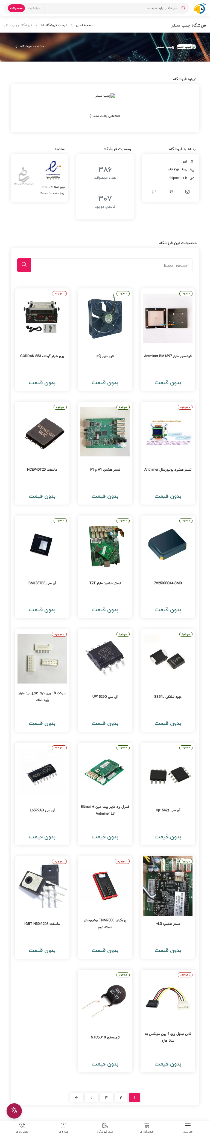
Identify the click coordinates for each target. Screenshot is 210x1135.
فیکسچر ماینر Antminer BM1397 (168, 356)
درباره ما (63, 1131)
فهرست (187, 1131)
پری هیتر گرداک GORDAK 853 (42, 356)
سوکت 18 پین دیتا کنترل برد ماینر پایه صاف (42, 697)
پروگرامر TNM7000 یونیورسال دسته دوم (105, 924)
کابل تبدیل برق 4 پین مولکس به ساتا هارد (168, 1037)
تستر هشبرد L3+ (168, 924)
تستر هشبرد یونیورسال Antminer (167, 470)
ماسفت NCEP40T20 (42, 470)
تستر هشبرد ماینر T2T (105, 583)
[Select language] (14, 1111)
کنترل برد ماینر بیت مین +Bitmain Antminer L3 (105, 810)
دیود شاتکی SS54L (168, 697)
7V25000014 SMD (168, 583)
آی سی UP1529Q (105, 697)
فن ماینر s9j (105, 356)
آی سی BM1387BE (42, 583)
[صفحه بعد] (91, 1097)
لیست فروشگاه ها (53, 25)
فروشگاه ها (146, 1131)
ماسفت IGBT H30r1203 (42, 924)
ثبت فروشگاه (105, 1131)
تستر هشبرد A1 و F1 (105, 470)
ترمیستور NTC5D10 (105, 1037)
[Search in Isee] (183, 8)
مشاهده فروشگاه (31, 46)
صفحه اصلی (83, 25)
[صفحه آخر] (76, 1097)
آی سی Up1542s (168, 810)
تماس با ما (22, 1131)
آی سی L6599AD (42, 810)
